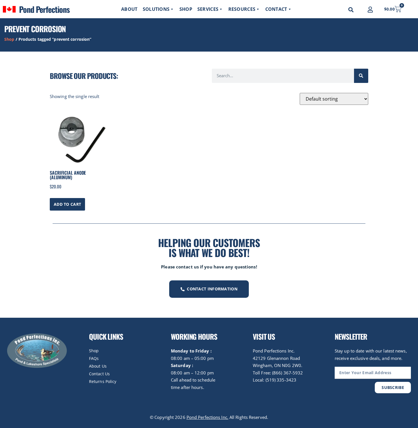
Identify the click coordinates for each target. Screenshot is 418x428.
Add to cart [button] (67, 204)
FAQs (94, 358)
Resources (242, 9)
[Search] (361, 76)
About (129, 9)
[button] (351, 9)
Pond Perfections (44, 9)
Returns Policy (102, 381)
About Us (98, 366)
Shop (185, 9)
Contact (276, 9)
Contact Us (99, 373)
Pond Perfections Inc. (207, 417)
